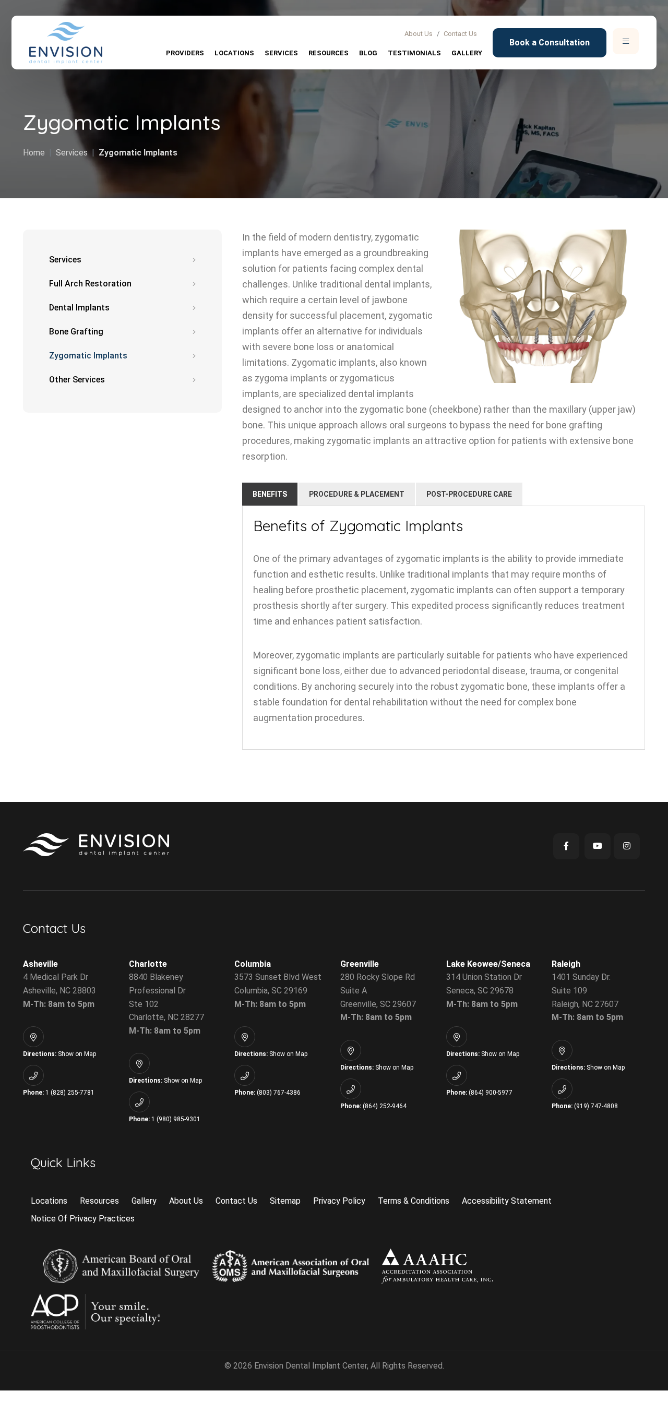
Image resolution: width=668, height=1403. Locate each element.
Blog (368, 53)
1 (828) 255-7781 (69, 1092)
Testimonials (414, 53)
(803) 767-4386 (279, 1092)
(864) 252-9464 (385, 1106)
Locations (234, 53)
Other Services (77, 380)
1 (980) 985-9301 (175, 1119)
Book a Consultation (549, 42)
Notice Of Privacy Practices (83, 1219)
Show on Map (77, 1054)
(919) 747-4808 (596, 1106)
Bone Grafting (76, 332)
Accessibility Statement (507, 1201)
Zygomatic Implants (138, 153)
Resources (328, 53)
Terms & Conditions (413, 1201)
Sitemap (285, 1201)
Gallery (466, 53)
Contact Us (460, 34)
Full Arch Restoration (90, 284)
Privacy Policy (339, 1201)
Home (34, 153)
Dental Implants (79, 308)
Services (281, 53)
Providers (185, 53)
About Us (418, 34)
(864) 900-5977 (490, 1092)
